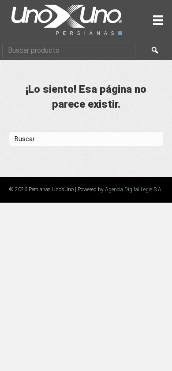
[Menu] (157, 20)
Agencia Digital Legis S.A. (134, 189)
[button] (155, 50)
